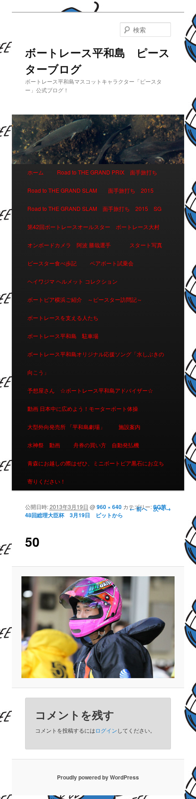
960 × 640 (109, 507)
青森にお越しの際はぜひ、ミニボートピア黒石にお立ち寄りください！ (95, 472)
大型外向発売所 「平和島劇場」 (66, 426)
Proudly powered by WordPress (98, 777)
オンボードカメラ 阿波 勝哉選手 (71, 245)
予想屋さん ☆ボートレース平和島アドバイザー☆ (90, 390)
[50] (97, 627)
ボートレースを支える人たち (62, 317)
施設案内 (129, 426)
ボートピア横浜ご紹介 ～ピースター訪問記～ (84, 299)
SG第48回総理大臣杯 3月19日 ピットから (95, 511)
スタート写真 (145, 245)
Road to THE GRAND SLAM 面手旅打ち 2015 (90, 190)
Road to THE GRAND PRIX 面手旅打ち (107, 172)
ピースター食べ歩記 (52, 263)
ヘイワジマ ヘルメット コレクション (72, 281)
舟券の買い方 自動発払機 (106, 445)
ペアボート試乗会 (112, 263)
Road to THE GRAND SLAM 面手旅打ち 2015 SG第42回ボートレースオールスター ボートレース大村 (94, 217)
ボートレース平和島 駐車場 (62, 336)
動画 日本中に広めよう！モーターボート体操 (82, 408)
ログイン (106, 730)
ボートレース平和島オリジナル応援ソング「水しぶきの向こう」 (95, 363)
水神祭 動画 (43, 445)
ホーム (35, 172)
